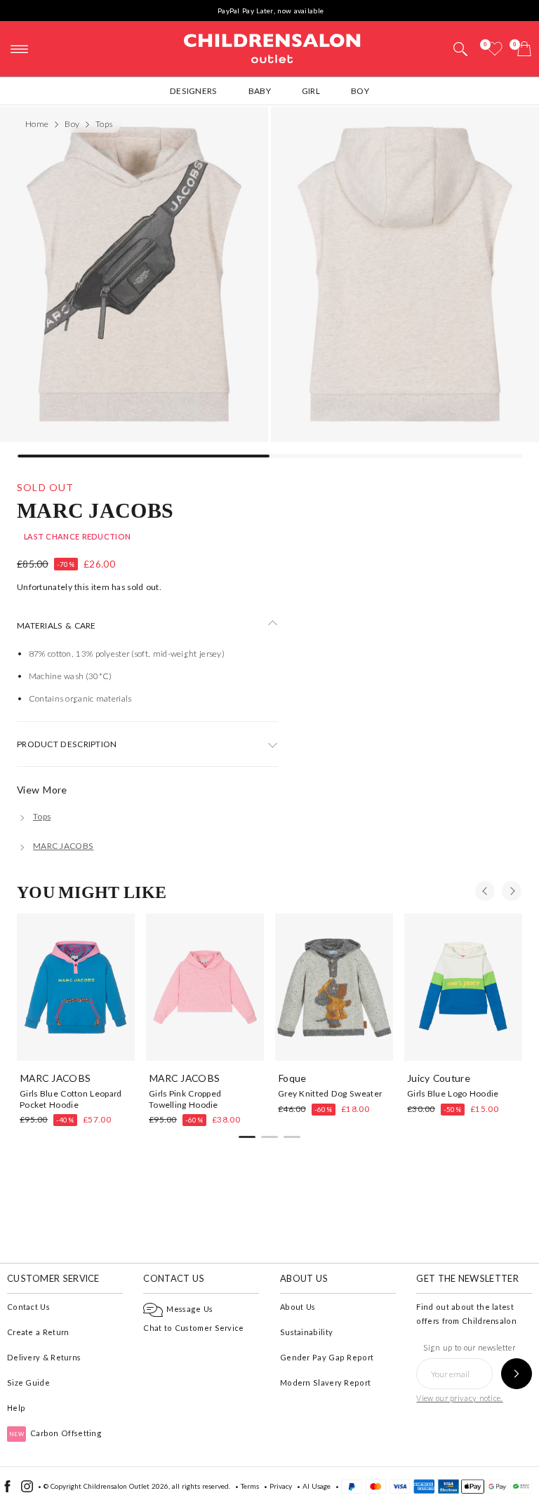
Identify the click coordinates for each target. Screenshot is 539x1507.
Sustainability (306, 1332)
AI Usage (316, 1486)
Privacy (281, 1486)
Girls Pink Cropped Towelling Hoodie (185, 1098)
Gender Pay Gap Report (326, 1357)
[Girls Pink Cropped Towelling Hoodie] (205, 987)
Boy (360, 91)
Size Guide (28, 1382)
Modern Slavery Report (325, 1382)
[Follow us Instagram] (27, 1489)
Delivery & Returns (44, 1357)
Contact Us (28, 1306)
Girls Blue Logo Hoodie (453, 1093)
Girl (311, 91)
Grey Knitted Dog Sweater (330, 1093)
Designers (194, 91)
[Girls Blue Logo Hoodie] (463, 987)
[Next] (511, 891)
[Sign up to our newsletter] (516, 1373)
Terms (250, 1486)
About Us (297, 1306)
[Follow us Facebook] (7, 1489)
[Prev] (485, 891)
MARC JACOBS (95, 509)
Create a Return (38, 1332)
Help (16, 1407)
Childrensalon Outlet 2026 (126, 1486)
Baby (259, 91)
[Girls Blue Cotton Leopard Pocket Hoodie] (76, 987)
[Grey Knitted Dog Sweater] (334, 987)
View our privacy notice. (459, 1397)
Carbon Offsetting (55, 1433)
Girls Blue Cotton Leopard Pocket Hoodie (71, 1098)
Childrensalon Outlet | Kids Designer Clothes (272, 47)
